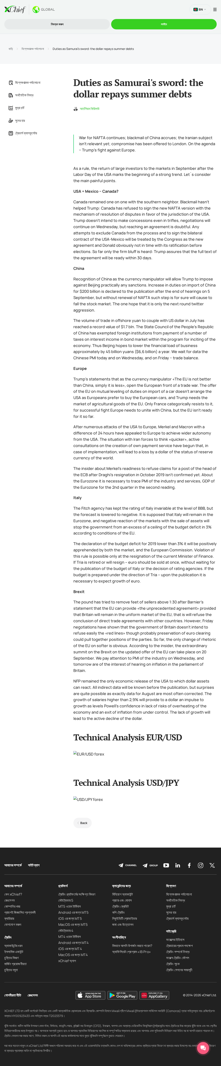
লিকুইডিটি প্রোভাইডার (124, 918)
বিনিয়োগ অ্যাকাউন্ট (122, 894)
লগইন (164, 24)
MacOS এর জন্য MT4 (73, 954)
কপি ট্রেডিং (118, 912)
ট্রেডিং (8, 937)
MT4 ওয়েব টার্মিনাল (69, 936)
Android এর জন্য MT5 (73, 912)
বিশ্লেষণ (171, 885)
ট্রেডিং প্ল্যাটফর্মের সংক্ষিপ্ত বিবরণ (76, 894)
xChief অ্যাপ (67, 960)
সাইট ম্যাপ (33, 865)
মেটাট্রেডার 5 (65, 900)
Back (83, 823)
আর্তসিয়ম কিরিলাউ (89, 108)
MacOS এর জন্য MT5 (73, 924)
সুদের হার (20, 120)
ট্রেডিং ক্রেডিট (120, 906)
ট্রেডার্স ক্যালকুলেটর (26, 133)
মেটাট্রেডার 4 (65, 930)
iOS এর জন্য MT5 (70, 918)
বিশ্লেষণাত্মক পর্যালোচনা (33, 49)
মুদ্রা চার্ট (19, 107)
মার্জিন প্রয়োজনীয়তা (15, 963)
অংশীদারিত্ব (119, 937)
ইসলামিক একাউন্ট (13, 951)
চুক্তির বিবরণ (11, 957)
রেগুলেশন (9, 900)
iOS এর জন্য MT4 (70, 948)
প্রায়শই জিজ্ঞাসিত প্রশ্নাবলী (20, 912)
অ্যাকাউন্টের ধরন (13, 945)
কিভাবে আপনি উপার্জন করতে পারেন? (132, 945)
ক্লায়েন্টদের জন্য (121, 885)
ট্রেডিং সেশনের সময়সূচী (179, 969)
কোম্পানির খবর (12, 906)
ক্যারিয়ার (9, 918)
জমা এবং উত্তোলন (122, 924)
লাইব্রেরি (171, 931)
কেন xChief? (13, 894)
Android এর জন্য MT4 (73, 942)
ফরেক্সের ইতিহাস (175, 939)
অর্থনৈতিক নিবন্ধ (24, 95)
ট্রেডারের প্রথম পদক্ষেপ (179, 945)
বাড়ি (11, 49)
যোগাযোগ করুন (12, 924)
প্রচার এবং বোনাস (122, 900)
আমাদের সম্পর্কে (13, 865)
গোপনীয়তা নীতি (12, 995)
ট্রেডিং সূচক (173, 963)
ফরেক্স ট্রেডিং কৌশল (177, 957)
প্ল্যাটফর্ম (63, 885)
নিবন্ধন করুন (57, 24)
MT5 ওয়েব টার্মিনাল (69, 906)
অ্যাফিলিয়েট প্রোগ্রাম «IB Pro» (131, 951)
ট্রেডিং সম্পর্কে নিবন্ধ (177, 951)
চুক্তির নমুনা (11, 969)
